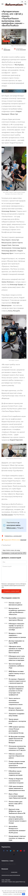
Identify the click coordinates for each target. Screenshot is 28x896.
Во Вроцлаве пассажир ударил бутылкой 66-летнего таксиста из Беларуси (17, 739)
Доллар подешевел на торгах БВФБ (16, 642)
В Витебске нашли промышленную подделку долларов (15, 773)
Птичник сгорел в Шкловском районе (15, 604)
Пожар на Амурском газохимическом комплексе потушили (16, 781)
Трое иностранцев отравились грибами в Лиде (16, 666)
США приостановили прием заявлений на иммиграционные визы (17, 788)
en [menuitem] (25, 1)
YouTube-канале (7, 515)
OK (23, 894)
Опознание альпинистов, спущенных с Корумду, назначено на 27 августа (17, 748)
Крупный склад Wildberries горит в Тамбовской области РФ (17, 811)
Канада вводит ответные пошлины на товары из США (17, 838)
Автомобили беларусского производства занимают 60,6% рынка (17, 829)
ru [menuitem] (22, 1)
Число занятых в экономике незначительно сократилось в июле (15, 701)
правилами (14, 872)
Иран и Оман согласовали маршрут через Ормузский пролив (17, 796)
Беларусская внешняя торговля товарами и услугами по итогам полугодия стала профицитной (16, 691)
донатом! (23, 540)
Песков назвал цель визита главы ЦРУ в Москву (15, 803)
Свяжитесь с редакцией (13, 536)
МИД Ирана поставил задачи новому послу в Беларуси (16, 673)
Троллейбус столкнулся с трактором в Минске (17, 619)
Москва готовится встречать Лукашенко (16, 709)
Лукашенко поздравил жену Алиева (16, 714)
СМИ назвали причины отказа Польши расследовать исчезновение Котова (17, 730)
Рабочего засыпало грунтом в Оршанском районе (16, 756)
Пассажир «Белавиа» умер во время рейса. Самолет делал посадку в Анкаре (17, 820)
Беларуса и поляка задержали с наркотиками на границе (17, 635)
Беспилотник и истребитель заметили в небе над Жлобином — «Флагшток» (17, 611)
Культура (6, 41)
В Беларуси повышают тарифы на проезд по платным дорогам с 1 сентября (16, 626)
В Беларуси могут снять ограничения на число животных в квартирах (17, 658)
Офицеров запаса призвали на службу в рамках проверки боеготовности (16, 649)
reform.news (7, 49)
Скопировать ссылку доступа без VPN (14, 553)
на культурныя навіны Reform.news (13, 525)
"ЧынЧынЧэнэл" (6, 545)
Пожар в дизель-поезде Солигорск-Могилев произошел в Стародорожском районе (17, 764)
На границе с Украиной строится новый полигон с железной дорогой (17, 681)
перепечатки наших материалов (11, 875)
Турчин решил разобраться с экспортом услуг (17, 721)
